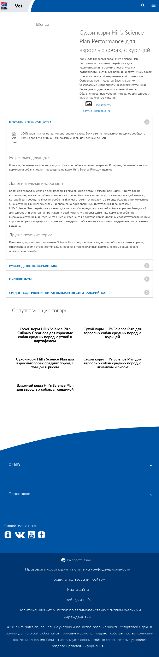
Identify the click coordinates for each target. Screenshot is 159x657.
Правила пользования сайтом (78, 579)
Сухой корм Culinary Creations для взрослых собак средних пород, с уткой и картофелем (45, 334)
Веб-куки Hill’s (77, 600)
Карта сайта (78, 589)
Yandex (41, 534)
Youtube (31, 534)
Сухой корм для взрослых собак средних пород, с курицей (112, 332)
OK (8, 534)
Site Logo (4, 6)
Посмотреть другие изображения (97, 108)
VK (18, 534)
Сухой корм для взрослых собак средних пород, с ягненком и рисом (112, 362)
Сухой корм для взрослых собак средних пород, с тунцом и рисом (45, 362)
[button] (79, 122)
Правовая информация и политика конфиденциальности (78, 569)
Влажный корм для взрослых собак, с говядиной (45, 387)
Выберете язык (79, 560)
